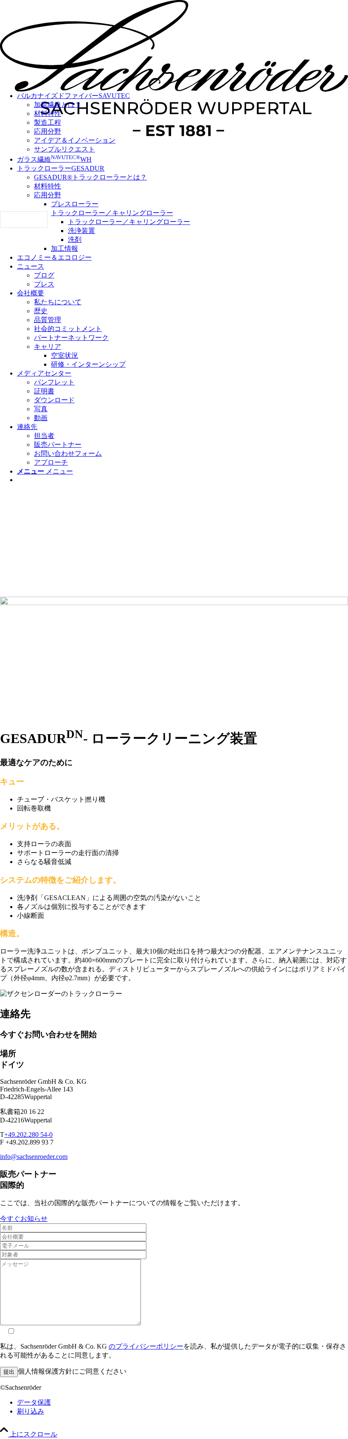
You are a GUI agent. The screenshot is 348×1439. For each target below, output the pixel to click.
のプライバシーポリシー (146, 1346)
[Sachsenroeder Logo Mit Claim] (174, 133)
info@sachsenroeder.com (33, 1156)
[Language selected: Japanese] (24, 219)
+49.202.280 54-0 (28, 1134)
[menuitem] (191, 140)
